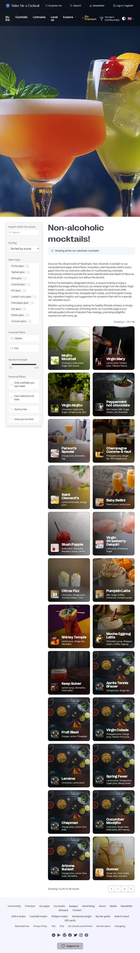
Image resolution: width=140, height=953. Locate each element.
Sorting (12, 242)
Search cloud (121, 916)
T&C (53, 926)
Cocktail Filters (16, 332)
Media (113, 906)
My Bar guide (103, 916)
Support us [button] (73, 946)
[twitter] (75, 935)
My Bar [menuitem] (7, 18)
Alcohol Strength (17, 359)
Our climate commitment (80, 926)
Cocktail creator (38, 916)
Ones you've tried (23, 419)
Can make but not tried (24, 397)
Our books (59, 906)
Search (77, 5)
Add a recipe (18, 916)
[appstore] (54, 935)
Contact (76, 910)
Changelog (120, 926)
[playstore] (59, 935)
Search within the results (22, 226)
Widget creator (59, 916)
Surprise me (55, 5)
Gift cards (70, 920)
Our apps (44, 906)
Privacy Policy (40, 926)
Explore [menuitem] (68, 17)
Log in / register (124, 5)
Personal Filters (17, 376)
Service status (103, 926)
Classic (18, 338)
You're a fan (20, 409)
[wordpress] (64, 935)
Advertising (88, 906)
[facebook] (70, 935)
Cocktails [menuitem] (21, 17)
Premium (30, 906)
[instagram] (81, 935)
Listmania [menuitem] (39, 17)
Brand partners (22, 926)
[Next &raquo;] (131, 889)
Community (14, 906)
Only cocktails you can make (24, 384)
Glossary (63, 910)
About (102, 906)
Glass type (14, 259)
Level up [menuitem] (54, 18)
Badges (73, 906)
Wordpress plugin (82, 916)
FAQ (62, 926)
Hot (16, 348)
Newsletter (98, 5)
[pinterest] (86, 935)
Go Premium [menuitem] (90, 18)
